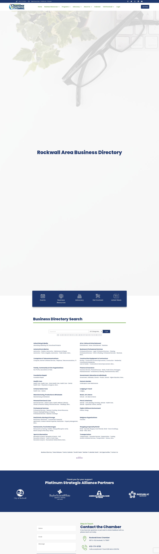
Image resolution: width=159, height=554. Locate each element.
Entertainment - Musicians (100, 345)
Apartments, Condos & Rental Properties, (45, 421)
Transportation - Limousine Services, (90, 436)
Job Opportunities (104, 452)
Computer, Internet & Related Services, (45, 360)
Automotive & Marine (41, 349)
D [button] (65, 335)
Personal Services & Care (42, 401)
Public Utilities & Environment (90, 408)
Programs (65, 7)
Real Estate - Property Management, (67, 421)
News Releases (57, 452)
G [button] (70, 335)
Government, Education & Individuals (93, 375)
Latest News (116, 300)
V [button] (94, 335)
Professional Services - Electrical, (113, 353)
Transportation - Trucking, (108, 436)
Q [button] (86, 335)
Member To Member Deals (90, 452)
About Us (87, 7)
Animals (99, 404)
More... (69, 353)
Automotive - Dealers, (40, 351)
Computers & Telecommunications (46, 358)
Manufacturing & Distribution (42, 397)
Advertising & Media (41, 343)
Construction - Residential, (113, 360)
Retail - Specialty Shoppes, (87, 429)
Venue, (91, 345)
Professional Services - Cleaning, (106, 351)
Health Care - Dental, (66, 383)
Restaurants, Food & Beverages (45, 427)
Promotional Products (55, 345)
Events (43, 300)
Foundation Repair (40, 375)
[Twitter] (131, 1)
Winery (51, 430)
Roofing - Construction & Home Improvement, (93, 360)
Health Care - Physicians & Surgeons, (44, 385)
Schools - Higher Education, (112, 377)
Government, (83, 377)
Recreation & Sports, (39, 436)
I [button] (73, 335)
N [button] (81, 335)
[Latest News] (116, 296)
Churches (82, 419)
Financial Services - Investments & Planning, (92, 371)
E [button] (67, 335)
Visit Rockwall (107, 7)
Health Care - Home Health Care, (50, 383)
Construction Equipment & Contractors (94, 358)
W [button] (96, 335)
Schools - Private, (99, 377)
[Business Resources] (61, 296)
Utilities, (82, 410)
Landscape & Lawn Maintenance (89, 383)
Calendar (97, 7)
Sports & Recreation (41, 434)
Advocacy (76, 7)
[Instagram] (134, 1)
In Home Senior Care (41, 389)
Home (40, 7)
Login (118, 7)
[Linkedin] (138, 1)
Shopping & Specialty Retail (89, 427)
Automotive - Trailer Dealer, (59, 353)
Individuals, (91, 377)
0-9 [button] (58, 335)
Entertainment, (84, 345)
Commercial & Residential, (87, 362)
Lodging (82, 391)
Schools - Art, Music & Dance (88, 397)
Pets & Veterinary (86, 401)
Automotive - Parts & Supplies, (42, 353)
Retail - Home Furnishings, (111, 429)
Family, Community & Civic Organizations (48, 368)
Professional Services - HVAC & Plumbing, (91, 353)
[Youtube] (141, 1)
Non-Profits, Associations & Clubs (43, 370)
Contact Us (114, 452)
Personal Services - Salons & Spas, (43, 403)
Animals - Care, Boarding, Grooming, (90, 403)
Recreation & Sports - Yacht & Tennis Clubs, (46, 438)
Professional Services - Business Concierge (46, 414)
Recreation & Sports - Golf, (53, 436)
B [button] (62, 335)
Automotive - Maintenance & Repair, (56, 351)
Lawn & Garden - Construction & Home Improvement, (95, 364)
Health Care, (37, 383)
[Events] (43, 296)
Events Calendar (68, 452)
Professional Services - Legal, (88, 351)
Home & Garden (85, 381)
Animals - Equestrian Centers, (88, 404)
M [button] (79, 335)
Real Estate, (37, 419)
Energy (87, 410)
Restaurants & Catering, (40, 429)
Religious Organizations (88, 417)
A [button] (60, 335)
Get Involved (98, 300)
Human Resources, (63, 410)
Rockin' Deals (78, 452)
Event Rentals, (99, 429)
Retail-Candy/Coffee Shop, (41, 430)
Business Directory (46, 452)
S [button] (89, 335)
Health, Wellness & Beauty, (60, 403)
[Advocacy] (79, 296)
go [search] (107, 331)
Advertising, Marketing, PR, (41, 345)
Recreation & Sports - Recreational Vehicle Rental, (48, 440)
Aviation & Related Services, (88, 438)
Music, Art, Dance (86, 395)
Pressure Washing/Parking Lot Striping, (44, 412)
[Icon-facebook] (128, 1)
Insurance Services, (85, 370)
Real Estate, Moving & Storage (44, 417)
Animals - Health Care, (107, 403)
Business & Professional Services (91, 349)
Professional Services (41, 408)
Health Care (38, 381)
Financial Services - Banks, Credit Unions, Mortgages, (105, 370)
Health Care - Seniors (40, 391)
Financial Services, (110, 371)
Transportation (85, 434)
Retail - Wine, (83, 430)
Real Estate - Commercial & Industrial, (51, 419)
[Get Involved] (98, 296)
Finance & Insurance (87, 368)
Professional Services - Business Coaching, (45, 410)
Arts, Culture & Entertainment (90, 343)
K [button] (76, 335)
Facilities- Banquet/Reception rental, (58, 429)
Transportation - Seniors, (103, 438)
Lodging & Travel (86, 389)
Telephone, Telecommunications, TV (66, 360)
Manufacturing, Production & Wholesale (48, 395)
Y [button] (99, 335)
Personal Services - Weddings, (57, 404)
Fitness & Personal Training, (41, 404)
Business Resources (51, 7)
